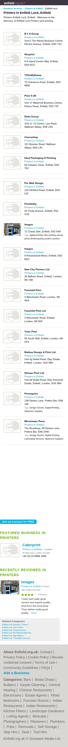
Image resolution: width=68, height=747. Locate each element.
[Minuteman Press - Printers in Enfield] (12, 432)
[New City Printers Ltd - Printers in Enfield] (12, 280)
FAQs (45, 668)
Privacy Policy (14, 657)
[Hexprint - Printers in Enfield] (12, 65)
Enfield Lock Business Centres (15, 624)
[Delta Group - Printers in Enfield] (12, 127)
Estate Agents (36, 695)
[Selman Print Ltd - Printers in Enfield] (12, 384)
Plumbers (57, 721)
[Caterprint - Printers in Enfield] (10, 556)
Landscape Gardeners (47, 711)
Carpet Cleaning (33, 685)
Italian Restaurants (41, 706)
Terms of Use (45, 662)
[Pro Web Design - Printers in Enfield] (12, 194)
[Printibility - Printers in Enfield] (12, 214)
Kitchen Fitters (15, 711)
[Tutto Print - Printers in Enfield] (12, 342)
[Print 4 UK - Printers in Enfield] (12, 106)
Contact (46, 652)
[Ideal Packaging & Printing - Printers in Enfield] (12, 169)
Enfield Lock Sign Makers (13, 635)
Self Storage (48, 727)
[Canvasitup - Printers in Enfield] (12, 148)
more (34, 612)
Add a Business (16, 673)
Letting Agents (18, 716)
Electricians (12, 695)
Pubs (10, 727)
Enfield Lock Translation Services (16, 638)
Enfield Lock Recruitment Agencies (16, 633)
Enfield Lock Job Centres (12, 627)
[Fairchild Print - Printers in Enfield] (12, 301)
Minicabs (40, 716)
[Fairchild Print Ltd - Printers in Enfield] (12, 321)
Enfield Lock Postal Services (14, 630)
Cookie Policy (38, 657)
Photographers (15, 721)
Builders (10, 685)
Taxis (25, 732)
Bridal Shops (45, 679)
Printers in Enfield (32, 549)
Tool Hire (40, 732)
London (48, 549)
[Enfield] (25, 5)
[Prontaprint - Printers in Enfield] (12, 404)
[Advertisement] (34, 481)
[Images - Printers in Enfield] (10, 594)
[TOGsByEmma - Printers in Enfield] (12, 86)
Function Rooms (36, 700)
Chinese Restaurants (36, 690)
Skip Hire (10, 732)
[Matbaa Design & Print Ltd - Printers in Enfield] (12, 363)
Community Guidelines (20, 668)
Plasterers (38, 721)
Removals (26, 727)
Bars (28, 679)
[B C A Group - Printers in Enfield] (12, 44)
